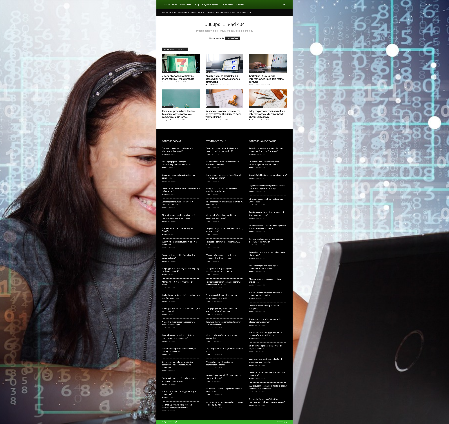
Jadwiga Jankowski (168, 120)
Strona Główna (170, 4)
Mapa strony (185, 4)
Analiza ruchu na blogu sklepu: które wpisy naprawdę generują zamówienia (223, 78)
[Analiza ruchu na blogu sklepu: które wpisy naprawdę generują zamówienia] (224, 63)
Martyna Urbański (212, 120)
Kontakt (240, 4)
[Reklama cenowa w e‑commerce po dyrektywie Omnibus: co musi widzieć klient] (224, 98)
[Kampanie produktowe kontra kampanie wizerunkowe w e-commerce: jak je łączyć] (181, 98)
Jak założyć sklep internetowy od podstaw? (268, 175)
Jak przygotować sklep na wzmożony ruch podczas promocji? (229, 12)
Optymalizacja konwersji (170, 72)
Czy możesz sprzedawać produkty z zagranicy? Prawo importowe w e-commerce (177, 365)
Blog (197, 4)
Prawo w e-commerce (212, 107)
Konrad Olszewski (168, 82)
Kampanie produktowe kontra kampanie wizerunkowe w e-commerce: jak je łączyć (178, 113)
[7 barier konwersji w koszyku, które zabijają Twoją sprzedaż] (181, 63)
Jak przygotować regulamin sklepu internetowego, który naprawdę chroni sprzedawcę (267, 113)
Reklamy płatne (167, 107)
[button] (284, 5)
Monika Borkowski (212, 85)
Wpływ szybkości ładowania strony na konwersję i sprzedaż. (183, 12)
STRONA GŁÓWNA (232, 38)
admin (164, 154)
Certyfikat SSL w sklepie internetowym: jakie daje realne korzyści (266, 78)
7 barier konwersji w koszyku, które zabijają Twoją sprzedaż (178, 77)
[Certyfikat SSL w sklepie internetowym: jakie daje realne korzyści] (268, 63)
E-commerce (227, 4)
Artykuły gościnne (210, 4)
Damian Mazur (254, 85)
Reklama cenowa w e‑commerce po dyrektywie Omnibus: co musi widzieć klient (223, 113)
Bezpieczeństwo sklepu (257, 72)
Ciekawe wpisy (282, 422)
